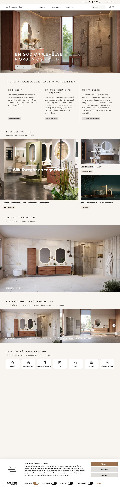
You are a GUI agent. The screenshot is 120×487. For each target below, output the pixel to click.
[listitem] (13, 364)
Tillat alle (104, 464)
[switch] (54, 483)
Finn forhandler (86, 2)
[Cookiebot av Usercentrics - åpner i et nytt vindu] (12, 483)
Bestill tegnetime (99, 2)
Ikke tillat (104, 475)
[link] (110, 7)
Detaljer (99, 483)
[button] (42, 7)
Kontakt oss (110, 2)
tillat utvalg (104, 469)
